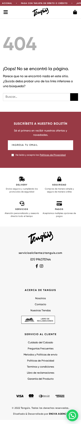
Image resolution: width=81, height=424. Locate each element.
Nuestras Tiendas (40, 310)
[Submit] (74, 97)
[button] (72, 415)
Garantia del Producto (41, 379)
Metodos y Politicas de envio (40, 354)
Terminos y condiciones (40, 367)
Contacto (40, 304)
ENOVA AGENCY (58, 414)
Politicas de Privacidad (40, 361)
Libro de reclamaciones (40, 373)
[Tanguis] (40, 12)
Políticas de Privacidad (53, 155)
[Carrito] (75, 12)
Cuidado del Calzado (40, 342)
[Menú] (6, 12)
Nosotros (40, 298)
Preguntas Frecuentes (40, 348)
